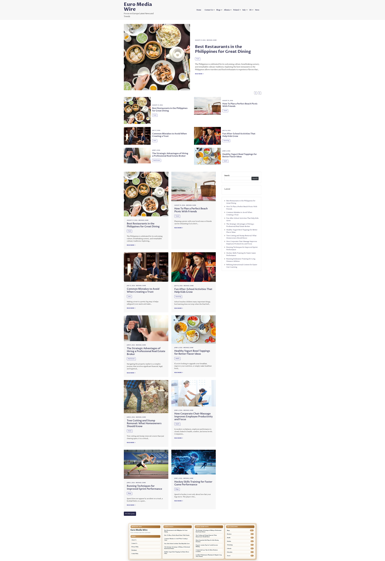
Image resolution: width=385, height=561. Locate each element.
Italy (244, 10)
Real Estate (156, 160)
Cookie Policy (134, 553)
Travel (198, 49)
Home (199, 10)
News (257, 10)
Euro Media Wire (138, 7)
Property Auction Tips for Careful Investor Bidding (207, 545)
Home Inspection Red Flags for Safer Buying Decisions (207, 540)
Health (225, 161)
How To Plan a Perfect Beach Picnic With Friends (223, 39)
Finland (236, 10)
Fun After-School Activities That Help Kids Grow (238, 135)
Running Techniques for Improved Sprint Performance (144, 487)
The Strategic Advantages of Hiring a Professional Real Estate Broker (170, 154)
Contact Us (209, 10)
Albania (227, 10)
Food (154, 115)
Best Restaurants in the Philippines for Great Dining (169, 109)
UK (250, 10)
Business (229, 534)
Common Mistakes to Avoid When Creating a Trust (169, 135)
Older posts (131, 514)
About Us (133, 540)
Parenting (226, 140)
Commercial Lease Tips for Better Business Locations (207, 550)
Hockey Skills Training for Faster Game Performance (193, 483)
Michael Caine (212, 30)
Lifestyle (229, 548)
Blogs (218, 10)
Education (229, 552)
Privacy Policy (135, 547)
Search (226, 176)
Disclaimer (134, 550)
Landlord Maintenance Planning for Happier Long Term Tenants (209, 555)
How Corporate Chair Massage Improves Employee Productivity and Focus (193, 416)
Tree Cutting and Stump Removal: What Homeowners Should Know (144, 423)
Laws (154, 140)
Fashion (229, 541)
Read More (199, 61)
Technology (230, 545)
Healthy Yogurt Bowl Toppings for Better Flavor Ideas (239, 155)
